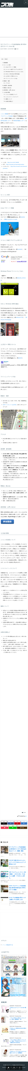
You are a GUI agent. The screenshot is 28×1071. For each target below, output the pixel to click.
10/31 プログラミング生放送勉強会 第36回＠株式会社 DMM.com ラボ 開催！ (17, 887)
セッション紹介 (6, 65)
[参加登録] (7, 521)
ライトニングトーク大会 (10, 78)
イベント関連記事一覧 (7, 945)
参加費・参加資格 (7, 85)
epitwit (20, 358)
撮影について (8, 99)
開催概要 (5, 62)
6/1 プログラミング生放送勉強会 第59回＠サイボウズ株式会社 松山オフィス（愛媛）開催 (17, 849)
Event (17, 49)
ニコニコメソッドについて (11, 96)
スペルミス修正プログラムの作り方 (13, 69)
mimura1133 (19, 317)
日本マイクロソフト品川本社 (10, 404)
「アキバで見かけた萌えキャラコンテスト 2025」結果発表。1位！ (18, 1018)
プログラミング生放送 (7, 116)
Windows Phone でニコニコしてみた (13, 71)
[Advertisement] (14, 22)
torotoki (19, 249)
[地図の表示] (14, 419)
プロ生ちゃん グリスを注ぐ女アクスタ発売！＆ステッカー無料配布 (18, 1052)
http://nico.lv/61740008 (13, 162)
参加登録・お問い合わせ (8, 90)
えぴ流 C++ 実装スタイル (11, 76)
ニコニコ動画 (4, 114)
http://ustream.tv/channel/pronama (15, 164)
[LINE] (13, 828)
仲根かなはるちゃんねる (10, 219)
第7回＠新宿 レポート (19, 120)
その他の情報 (6, 92)
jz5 (26, 816)
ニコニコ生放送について (10, 94)
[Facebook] (10, 823)
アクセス (7, 83)
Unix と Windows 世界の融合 (12, 74)
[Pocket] (5, 828)
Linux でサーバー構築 (10, 67)
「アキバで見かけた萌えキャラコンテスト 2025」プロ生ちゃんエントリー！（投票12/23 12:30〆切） (18, 1041)
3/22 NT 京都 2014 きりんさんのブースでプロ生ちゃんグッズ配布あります (17, 862)
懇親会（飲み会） (7, 87)
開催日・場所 (6, 81)
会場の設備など (8, 101)
